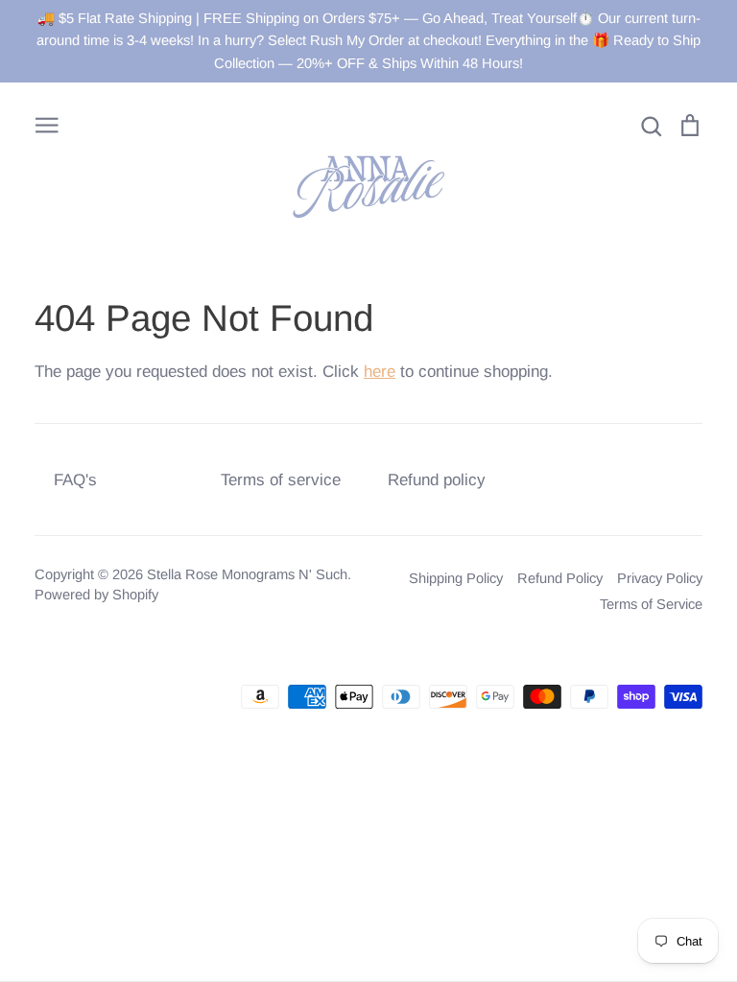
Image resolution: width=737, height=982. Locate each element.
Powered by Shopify (96, 594)
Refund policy (437, 480)
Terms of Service (651, 604)
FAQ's (75, 480)
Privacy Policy (659, 578)
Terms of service (281, 480)
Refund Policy (560, 578)
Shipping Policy (456, 578)
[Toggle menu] (47, 124)
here (379, 371)
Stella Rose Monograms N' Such (247, 574)
